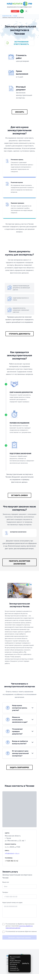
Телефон (5, 892)
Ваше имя (5, 882)
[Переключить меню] (26, 11)
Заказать (19, 112)
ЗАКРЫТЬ (25, 963)
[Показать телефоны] (22, 11)
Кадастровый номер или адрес (12, 902)
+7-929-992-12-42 (11, 861)
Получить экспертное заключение (19, 562)
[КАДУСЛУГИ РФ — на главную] (19, 4)
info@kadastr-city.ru (12, 853)
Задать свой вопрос (19, 767)
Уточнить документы (19, 334)
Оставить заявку (19, 495)
